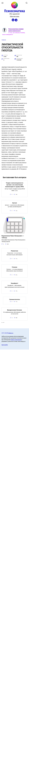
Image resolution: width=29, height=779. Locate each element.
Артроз (14, 202)
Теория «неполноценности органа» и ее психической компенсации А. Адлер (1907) (14, 184)
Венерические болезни (14, 310)
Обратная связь (14, 16)
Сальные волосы (14, 299)
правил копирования (16, 339)
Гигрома (14, 267)
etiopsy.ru (10, 333)
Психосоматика (14, 11)
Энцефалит (14, 283)
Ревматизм (14, 251)
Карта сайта (5, 344)
